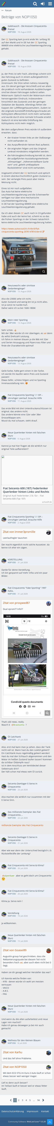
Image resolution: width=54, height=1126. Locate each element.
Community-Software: (27, 1121)
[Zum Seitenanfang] (49, 1122)
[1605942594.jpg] (24, 256)
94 (38, 1100)
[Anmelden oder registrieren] (43, 4)
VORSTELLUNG (15, 559)
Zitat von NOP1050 (15, 1067)
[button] (50, 4)
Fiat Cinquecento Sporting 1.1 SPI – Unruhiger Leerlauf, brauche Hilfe (25, 397)
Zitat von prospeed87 (16, 603)
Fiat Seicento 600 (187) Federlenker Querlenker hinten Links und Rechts (26, 490)
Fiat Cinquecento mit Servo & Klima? (26, 865)
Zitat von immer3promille (19, 531)
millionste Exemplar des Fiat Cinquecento (22, 825)
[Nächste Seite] (43, 1100)
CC (7, 39)
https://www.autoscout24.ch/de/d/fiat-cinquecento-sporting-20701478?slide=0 (22, 230)
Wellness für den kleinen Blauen (24, 1040)
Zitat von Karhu (12, 1052)
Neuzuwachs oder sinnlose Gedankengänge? (21, 287)
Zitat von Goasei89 (14, 950)
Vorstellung (13, 913)
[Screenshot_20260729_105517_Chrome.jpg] (27, 665)
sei (45, 333)
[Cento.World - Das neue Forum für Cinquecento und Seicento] (3, 4)
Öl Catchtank (14, 736)
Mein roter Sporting (18, 319)
